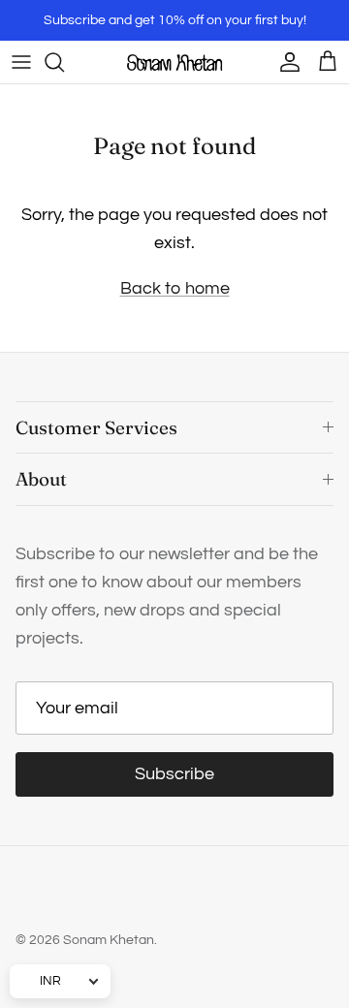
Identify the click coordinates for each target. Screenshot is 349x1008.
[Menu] (21, 62)
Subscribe (174, 774)
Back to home (175, 288)
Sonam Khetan (108, 940)
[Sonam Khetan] (174, 62)
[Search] (64, 62)
